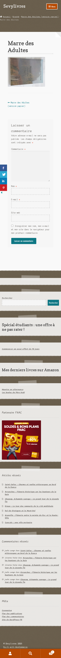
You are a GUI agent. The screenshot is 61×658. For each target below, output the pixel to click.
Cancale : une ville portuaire (18, 522)
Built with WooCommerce (15, 647)
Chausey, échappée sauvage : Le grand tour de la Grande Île (32, 500)
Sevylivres (14, 6)
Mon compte (10, 653)
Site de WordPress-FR (12, 619)
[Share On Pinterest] (3, 187)
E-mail (15, 199)
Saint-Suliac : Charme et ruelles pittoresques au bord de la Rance (30, 486)
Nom (14, 186)
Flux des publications (12, 613)
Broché (16, 17)
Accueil (7, 17)
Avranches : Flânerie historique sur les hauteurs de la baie (30, 493)
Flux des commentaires (13, 616)
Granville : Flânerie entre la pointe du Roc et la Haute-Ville (31, 516)
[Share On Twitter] (3, 174)
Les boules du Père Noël (13, 392)
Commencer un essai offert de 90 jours (20, 349)
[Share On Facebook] (3, 168)
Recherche (30, 653)
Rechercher (7, 298)
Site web (15, 213)
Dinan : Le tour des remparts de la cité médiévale (29, 506)
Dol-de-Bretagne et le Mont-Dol (20, 510)
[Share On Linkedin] (3, 181)
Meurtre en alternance (12, 389)
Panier (47, 651)
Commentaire (18, 149)
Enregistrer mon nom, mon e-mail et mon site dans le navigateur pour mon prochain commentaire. (30, 229)
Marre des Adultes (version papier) (39, 17)
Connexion (7, 610)
